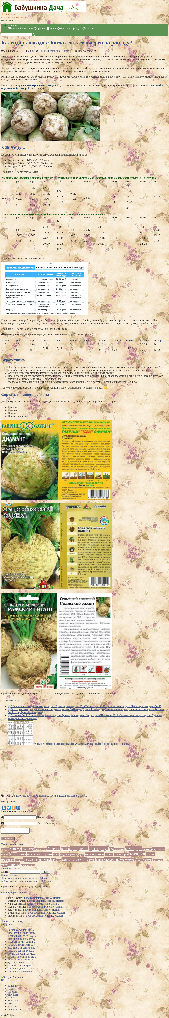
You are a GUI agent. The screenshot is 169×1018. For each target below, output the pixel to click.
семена (83, 795)
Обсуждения (15, 1009)
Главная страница (50, 50)
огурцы (13, 854)
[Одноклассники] (14, 808)
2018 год (5, 849)
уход (4, 865)
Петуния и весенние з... (21, 959)
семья (81, 859)
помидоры (121, 854)
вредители (79, 848)
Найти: (5, 871)
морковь (5, 854)
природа (19, 860)
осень (21, 854)
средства (112, 859)
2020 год (28, 849)
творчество (127, 859)
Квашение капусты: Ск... (22, 935)
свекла (58, 860)
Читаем (15, 28)
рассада (61, 795)
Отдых (78, 28)
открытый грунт (39, 854)
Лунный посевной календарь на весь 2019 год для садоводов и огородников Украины (81, 743)
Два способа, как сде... (20, 962)
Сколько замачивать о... (21, 944)
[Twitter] (9, 808)
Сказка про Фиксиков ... (21, 971)
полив (109, 854)
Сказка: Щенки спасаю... (22, 968)
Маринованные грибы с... (22, 965)
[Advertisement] (84, 771)
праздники (7, 859)
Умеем (53, 28)
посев (53, 795)
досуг (103, 848)
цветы (14, 864)
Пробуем (41, 28)
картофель (158, 849)
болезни (53, 848)
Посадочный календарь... (22, 932)
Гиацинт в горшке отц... (21, 938)
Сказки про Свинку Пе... (22, 956)
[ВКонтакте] (4, 808)
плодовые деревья (68, 854)
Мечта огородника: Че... (21, 953)
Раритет (89, 28)
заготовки (119, 849)
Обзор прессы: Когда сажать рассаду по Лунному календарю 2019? (123, 706)
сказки (91, 859)
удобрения (158, 860)
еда (111, 849)
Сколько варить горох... (21, 950)
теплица (139, 860)
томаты (147, 859)
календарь (32, 795)
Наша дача (66, 28)
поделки (81, 855)
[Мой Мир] (18, 808)
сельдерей (72, 795)
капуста (147, 849)
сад (53, 859)
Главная (12, 25)
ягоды (32, 865)
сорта (100, 859)
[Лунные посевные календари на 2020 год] (26, 881)
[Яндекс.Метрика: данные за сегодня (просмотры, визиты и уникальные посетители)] (12, 977)
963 (96, 50)
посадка (43, 795)
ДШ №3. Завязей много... (22, 947)
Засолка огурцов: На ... (21, 929)
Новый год (40, 849)
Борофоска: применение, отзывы (42, 897)
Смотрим (27, 28)
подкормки (94, 854)
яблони (25, 865)
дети (93, 848)
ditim (31, 50)
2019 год (20, 795)
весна (65, 849)
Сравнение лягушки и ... (21, 941)
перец (56, 854)
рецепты (44, 859)
